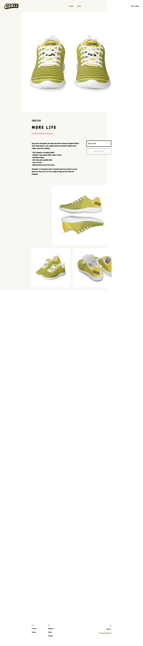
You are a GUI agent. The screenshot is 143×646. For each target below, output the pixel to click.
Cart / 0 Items (135, 6)
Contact (79, 6)
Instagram (50, 628)
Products (71, 6)
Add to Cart (99, 151)
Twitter (50, 632)
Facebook (50, 636)
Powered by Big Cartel (105, 633)
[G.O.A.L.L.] (11, 6)
